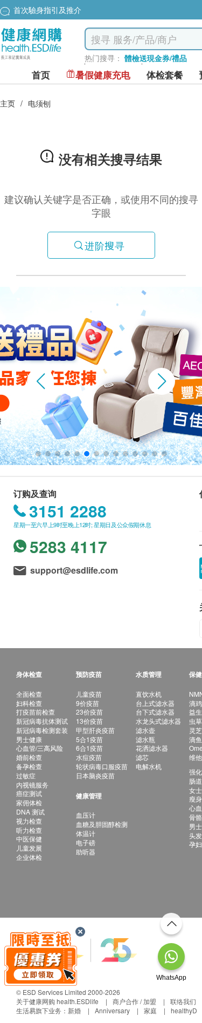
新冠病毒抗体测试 (42, 720)
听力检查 (29, 829)
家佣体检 (29, 802)
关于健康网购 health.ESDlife (57, 1001)
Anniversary (112, 1010)
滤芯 (142, 757)
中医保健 (29, 838)
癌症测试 (29, 793)
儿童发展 (29, 847)
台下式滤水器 (155, 711)
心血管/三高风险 (39, 747)
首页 (41, 75)
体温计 (85, 833)
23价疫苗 (89, 711)
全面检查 (29, 693)
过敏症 (26, 775)
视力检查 (29, 820)
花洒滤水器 (152, 747)
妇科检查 (29, 703)
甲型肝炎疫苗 (95, 730)
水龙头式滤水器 (158, 720)
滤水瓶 (145, 739)
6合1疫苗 (89, 747)
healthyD (184, 1010)
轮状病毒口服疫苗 (102, 766)
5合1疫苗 (89, 739)
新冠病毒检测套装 (42, 730)
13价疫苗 (89, 720)
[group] (101, 376)
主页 (7, 103)
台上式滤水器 (155, 703)
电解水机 (149, 766)
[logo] (31, 60)
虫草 (195, 720)
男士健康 (29, 739)
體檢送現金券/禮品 (155, 57)
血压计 (85, 814)
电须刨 (39, 103)
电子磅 (85, 842)
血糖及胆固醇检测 (102, 824)
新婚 (74, 1010)
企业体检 (29, 857)
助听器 (85, 851)
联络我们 (183, 1001)
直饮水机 (149, 693)
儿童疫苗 (89, 693)
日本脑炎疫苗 (95, 775)
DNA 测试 (30, 811)
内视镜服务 (32, 784)
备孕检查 (29, 766)
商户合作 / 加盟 (134, 1001)
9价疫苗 (87, 703)
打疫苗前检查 (35, 711)
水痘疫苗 (89, 757)
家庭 (150, 1010)
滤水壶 (145, 730)
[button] (40, 381)
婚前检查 (29, 757)
